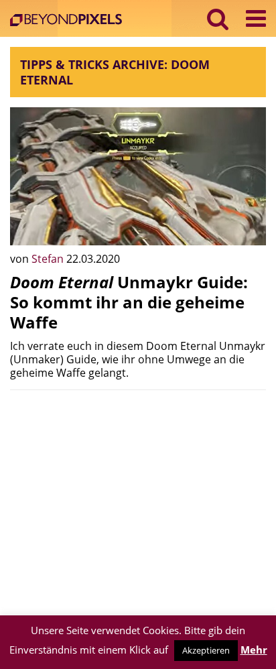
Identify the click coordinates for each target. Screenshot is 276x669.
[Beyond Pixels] (69, 21)
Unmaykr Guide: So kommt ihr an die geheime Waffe (129, 302)
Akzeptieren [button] (206, 650)
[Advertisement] (138, 494)
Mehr (253, 649)
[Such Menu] (218, 18)
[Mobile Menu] (256, 18)
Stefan (48, 258)
